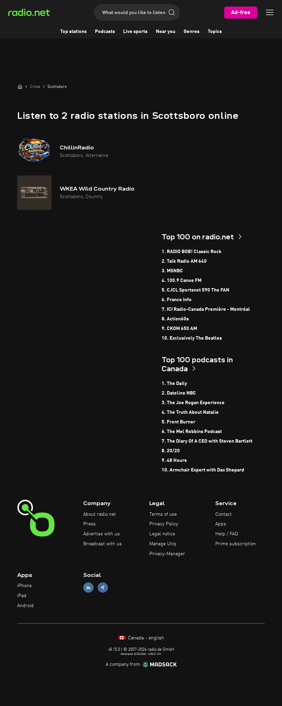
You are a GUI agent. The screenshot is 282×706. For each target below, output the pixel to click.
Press (89, 524)
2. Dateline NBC (179, 393)
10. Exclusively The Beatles (192, 338)
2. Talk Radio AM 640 (184, 261)
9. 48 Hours (174, 460)
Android (25, 605)
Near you (165, 31)
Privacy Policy (163, 524)
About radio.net (99, 514)
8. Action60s (175, 319)
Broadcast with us (102, 544)
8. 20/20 (171, 450)
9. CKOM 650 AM (179, 328)
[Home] (20, 86)
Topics (215, 31)
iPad (21, 595)
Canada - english (145, 638)
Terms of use (163, 514)
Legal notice (162, 534)
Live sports (135, 31)
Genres (191, 31)
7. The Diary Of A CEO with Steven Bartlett (207, 441)
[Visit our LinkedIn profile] (88, 587)
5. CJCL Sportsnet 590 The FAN (195, 290)
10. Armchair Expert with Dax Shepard (203, 470)
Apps (220, 524)
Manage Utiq (162, 544)
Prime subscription (235, 544)
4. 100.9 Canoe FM (182, 280)
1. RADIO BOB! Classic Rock (191, 251)
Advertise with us (101, 534)
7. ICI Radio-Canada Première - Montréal (206, 309)
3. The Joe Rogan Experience (193, 402)
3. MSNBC (172, 271)
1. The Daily (174, 383)
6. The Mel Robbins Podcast (192, 431)
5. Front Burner (178, 422)
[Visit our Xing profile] (103, 587)
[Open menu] (269, 12)
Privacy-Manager (167, 553)
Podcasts (105, 31)
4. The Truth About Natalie (190, 412)
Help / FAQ (226, 534)
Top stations (73, 31)
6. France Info (177, 299)
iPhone (24, 585)
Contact (223, 514)
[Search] (171, 12)
